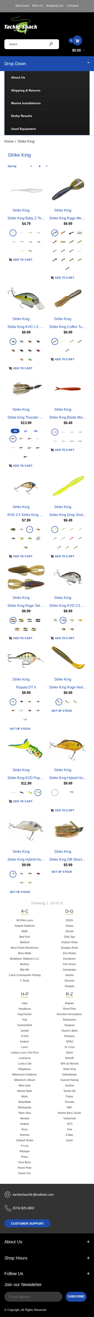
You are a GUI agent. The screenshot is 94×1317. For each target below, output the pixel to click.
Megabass (24, 1069)
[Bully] (79, 620)
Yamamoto (69, 1118)
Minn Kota (25, 1085)
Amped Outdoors (25, 925)
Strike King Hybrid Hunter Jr (70, 778)
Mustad (24, 1118)
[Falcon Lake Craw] (54, 241)
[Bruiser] (21, 447)
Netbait (24, 1123)
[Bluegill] (71, 250)
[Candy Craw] (71, 241)
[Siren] (21, 250)
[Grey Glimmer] (13, 241)
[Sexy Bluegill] (13, 792)
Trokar (69, 1096)
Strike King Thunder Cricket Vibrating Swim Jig (43, 417)
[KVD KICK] (54, 538)
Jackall (25, 1030)
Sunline (69, 1085)
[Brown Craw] (21, 350)
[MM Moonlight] (71, 232)
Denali (69, 931)
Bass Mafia (24, 953)
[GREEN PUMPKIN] (67, 547)
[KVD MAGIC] (71, 529)
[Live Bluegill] (38, 702)
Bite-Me (24, 969)
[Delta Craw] (38, 350)
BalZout (24, 942)
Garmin (69, 975)
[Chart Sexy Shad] (13, 341)
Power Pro (24, 1173)
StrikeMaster (69, 1074)
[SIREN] (54, 529)
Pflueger (25, 1151)
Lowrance (25, 1058)
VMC (69, 1107)
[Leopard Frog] (38, 792)
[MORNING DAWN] (71, 538)
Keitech (24, 1041)
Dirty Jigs (69, 936)
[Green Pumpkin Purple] (54, 341)
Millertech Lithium (24, 1080)
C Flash (24, 980)
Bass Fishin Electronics (24, 947)
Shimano (69, 1036)
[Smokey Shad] (21, 241)
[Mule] (25, 720)
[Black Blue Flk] (54, 259)
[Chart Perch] (38, 529)
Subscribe (76, 1296)
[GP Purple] (63, 250)
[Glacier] (79, 250)
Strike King (21, 210)
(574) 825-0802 (23, 1208)
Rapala (69, 1003)
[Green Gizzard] (21, 874)
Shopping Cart (54, 5)
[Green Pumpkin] (38, 241)
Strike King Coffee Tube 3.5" (71, 326)
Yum (69, 1129)
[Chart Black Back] (21, 538)
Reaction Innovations (69, 1014)
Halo (25, 1003)
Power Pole (24, 1167)
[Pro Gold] (63, 629)
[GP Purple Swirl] (63, 241)
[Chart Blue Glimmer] (38, 438)
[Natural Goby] (71, 341)
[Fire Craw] (54, 432)
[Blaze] (13, 711)
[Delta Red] (67, 801)
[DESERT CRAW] (59, 547)
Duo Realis (69, 953)
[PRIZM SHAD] (63, 538)
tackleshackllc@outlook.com (33, 1194)
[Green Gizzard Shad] (79, 792)
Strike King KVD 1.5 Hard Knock (32, 326)
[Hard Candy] (54, 232)
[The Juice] (29, 250)
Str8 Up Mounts (69, 1063)
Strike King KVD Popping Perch (32, 778)
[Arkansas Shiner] (29, 232)
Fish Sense (69, 964)
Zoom (69, 1140)
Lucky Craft (24, 1063)
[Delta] (21, 702)
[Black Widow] (25, 456)
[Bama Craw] (17, 629)
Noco (24, 1129)
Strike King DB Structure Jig (70, 859)
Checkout (72, 5)
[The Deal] (38, 232)
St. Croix (69, 1047)
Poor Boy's (24, 1162)
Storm (69, 1052)
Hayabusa (25, 1008)
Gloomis (69, 980)
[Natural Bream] (13, 529)
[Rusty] (29, 711)
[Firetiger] (29, 538)
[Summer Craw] (79, 259)
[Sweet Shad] (71, 792)
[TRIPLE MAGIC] (75, 547)
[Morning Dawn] (29, 241)
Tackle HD (69, 1091)
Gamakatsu (69, 969)
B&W (25, 931)
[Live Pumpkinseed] (29, 702)
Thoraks (69, 1102)
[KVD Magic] (63, 441)
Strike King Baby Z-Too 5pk (28, 218)
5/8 (35, 431)
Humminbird (24, 1025)
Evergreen (69, 958)
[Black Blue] (38, 447)
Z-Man (69, 1134)
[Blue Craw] (67, 268)
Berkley (24, 964)
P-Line (25, 1145)
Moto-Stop (25, 1113)
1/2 (25, 431)
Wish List (37, 5)
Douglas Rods (69, 947)
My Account (22, 5)
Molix (24, 1096)
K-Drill (24, 1036)
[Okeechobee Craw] (29, 620)
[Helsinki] (21, 711)
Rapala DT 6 (26, 687)
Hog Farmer (24, 1014)
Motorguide (24, 1107)
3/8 (15, 431)
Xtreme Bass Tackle (69, 1113)
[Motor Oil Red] (63, 232)
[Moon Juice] (54, 250)
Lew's (24, 1047)
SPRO (69, 1041)
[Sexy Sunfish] (21, 529)
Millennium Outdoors (24, 1074)
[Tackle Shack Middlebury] (20, 33)
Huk (24, 1019)
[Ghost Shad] (71, 432)
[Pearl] (13, 232)
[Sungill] (79, 232)
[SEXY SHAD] (79, 529)
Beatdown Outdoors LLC (24, 958)
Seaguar (69, 1025)
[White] (13, 447)
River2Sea (69, 1008)
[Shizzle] (21, 359)
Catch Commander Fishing (25, 975)
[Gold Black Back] (54, 792)
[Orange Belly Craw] (29, 341)
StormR (69, 1058)
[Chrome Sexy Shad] (54, 620)
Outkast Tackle (24, 1140)
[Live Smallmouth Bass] (38, 711)
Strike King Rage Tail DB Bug (30, 605)
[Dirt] (75, 702)
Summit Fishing (69, 1080)
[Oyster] (13, 874)
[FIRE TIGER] (63, 529)
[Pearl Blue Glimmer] (21, 232)
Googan (69, 986)
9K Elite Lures (24, 920)
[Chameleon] (13, 620)
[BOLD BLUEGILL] (79, 538)
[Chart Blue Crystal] (29, 359)
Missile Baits (24, 1091)
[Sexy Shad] (38, 538)
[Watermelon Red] (71, 259)
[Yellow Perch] (13, 538)
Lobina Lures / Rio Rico (25, 1052)
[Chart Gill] (29, 792)
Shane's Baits (69, 1030)
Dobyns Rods (69, 942)
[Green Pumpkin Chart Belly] (79, 432)
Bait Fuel (24, 936)
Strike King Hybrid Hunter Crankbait (35, 859)
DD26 (69, 920)
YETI (69, 1123)
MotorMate (24, 1102)
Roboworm (69, 1019)
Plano (24, 1156)
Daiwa (69, 925)
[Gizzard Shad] (21, 341)
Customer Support (27, 1223)
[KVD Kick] (67, 350)
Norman (25, 1134)
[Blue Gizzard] (54, 441)
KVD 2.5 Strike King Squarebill (31, 515)
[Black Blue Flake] (38, 620)
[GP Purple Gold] (79, 241)
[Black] (21, 792)
